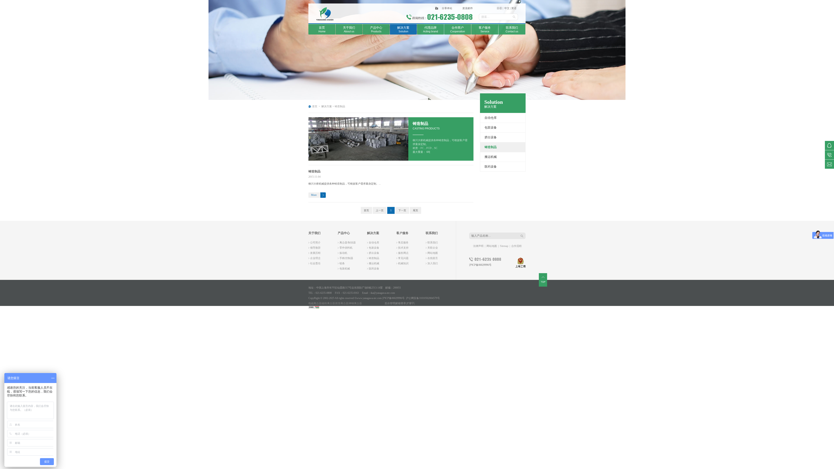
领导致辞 (315, 247)
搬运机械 (491, 157)
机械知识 (403, 263)
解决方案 (326, 106)
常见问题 (403, 258)
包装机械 (344, 268)
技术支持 (403, 247)
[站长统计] (313, 307)
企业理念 (315, 258)
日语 (500, 8)
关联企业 (432, 247)
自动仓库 (491, 117)
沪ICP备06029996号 (480, 264)
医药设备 (491, 166)
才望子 (410, 303)
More (314, 195)
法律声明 (478, 246)
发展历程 (315, 252)
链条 (342, 263)
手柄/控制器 (346, 258)
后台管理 (390, 303)
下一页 (402, 210)
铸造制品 (340, 106)
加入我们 (432, 263)
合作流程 (516, 246)
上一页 (380, 210)
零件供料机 (345, 247)
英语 (513, 8)
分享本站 (447, 8)
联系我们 (432, 242)
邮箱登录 (400, 303)
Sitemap (504, 246)
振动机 (343, 252)
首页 (314, 106)
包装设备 (491, 127)
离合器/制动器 (347, 242)
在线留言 (432, 258)
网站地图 (432, 252)
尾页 (415, 210)
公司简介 (315, 242)
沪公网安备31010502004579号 (423, 298)
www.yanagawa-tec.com (369, 298)
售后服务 (403, 242)
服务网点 (403, 252)
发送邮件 (467, 8)
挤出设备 (491, 137)
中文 (507, 8)
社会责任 (315, 263)
